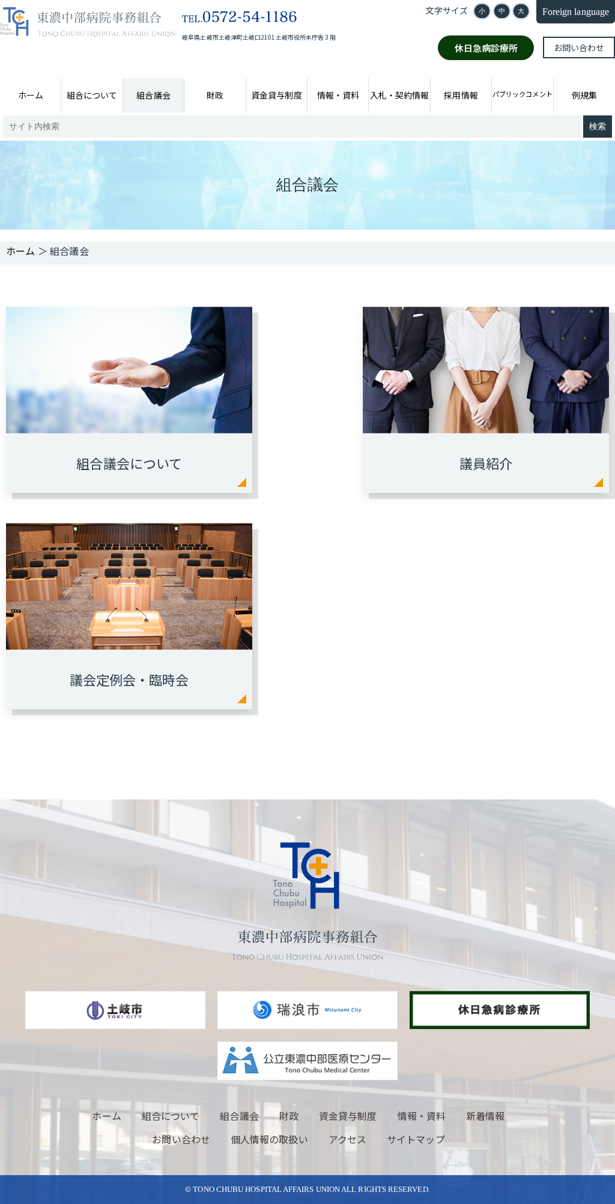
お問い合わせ (579, 47)
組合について (92, 95)
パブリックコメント (522, 94)
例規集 (584, 95)
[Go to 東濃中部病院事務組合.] (20, 250)
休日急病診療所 (486, 47)
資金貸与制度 (276, 95)
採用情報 (460, 95)
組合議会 (153, 95)
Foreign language (575, 12)
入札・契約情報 (399, 95)
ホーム (30, 95)
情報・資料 (338, 95)
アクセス (347, 1139)
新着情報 (485, 1115)
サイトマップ (415, 1139)
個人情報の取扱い (269, 1139)
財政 (215, 95)
